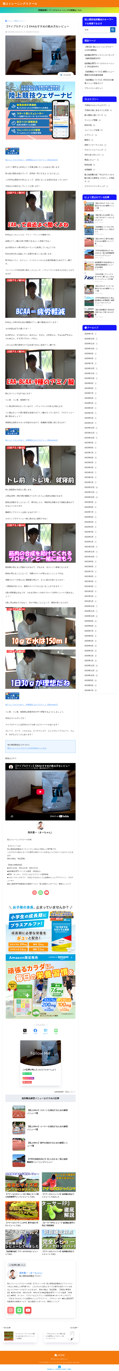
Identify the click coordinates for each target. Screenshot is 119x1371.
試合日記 (89, 125)
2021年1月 (90, 601)
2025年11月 (90, 344)
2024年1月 (90, 423)
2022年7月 (90, 512)
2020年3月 (90, 651)
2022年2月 (90, 537)
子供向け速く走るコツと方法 (98, 110)
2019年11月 (91, 671)
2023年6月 (90, 458)
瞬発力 (88, 140)
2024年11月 (90, 373)
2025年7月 (90, 363)
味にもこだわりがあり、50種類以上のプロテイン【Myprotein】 (31, 160)
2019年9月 (90, 680)
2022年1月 (90, 542)
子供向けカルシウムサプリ (96, 105)
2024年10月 (90, 378)
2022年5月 (90, 522)
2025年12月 (90, 339)
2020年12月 (90, 606)
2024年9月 (90, 383)
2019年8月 (90, 685)
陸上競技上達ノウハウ (95, 115)
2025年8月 (90, 358)
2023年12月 (90, 428)
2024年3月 (90, 413)
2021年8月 (90, 566)
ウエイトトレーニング (95, 150)
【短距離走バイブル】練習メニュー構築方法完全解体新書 (99, 73)
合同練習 (89, 170)
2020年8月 (90, 626)
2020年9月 (90, 621)
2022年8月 (90, 507)
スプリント (90, 135)
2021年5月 (90, 581)
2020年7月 (90, 631)
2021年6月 (90, 576)
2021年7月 (90, 571)
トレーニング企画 (93, 130)
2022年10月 (91, 497)
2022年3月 (90, 532)
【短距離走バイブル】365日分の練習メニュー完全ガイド (99, 81)
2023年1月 (90, 482)
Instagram (10, 1315)
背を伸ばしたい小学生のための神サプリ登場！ (59, 1369)
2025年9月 (90, 354)
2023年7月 (90, 453)
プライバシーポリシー (93, 88)
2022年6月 (90, 517)
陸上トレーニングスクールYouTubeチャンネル (26, 748)
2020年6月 (90, 636)
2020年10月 (91, 616)
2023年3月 (90, 472)
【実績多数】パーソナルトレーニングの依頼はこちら (59, 10)
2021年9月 (90, 562)
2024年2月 (90, 418)
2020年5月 (90, 641)
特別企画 (89, 165)
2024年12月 (90, 368)
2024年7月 (90, 393)
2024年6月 (90, 398)
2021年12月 (90, 547)
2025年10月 (90, 349)
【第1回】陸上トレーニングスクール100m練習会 (98, 48)
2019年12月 (91, 666)
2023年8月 (90, 448)
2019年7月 (90, 690)
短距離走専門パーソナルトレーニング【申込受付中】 (99, 65)
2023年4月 (90, 467)
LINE (19, 1315)
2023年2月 (90, 477)
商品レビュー (70, 1092)
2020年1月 (90, 661)
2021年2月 (90, 596)
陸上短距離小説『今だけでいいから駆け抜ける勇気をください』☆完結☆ (99, 178)
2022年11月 (90, 492)
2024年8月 (90, 388)
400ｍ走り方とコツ (94, 155)
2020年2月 (90, 656)
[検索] (112, 29)
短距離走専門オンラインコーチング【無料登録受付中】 (99, 56)
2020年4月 (90, 646)
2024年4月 (90, 408)
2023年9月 (90, 443)
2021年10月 (90, 557)
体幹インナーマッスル (95, 145)
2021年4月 (90, 586)
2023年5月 (90, 462)
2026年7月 (90, 334)
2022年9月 (90, 502)
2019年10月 (91, 675)
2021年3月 (90, 591)
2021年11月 (90, 552)
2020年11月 (90, 611)
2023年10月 (90, 438)
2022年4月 (90, 527)
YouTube (28, 1315)
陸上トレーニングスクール (20, 3)
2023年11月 (90, 433)
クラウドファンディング (96, 186)
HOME (61, 1355)
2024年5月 (90, 403)
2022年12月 (91, 487)
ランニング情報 (92, 120)
